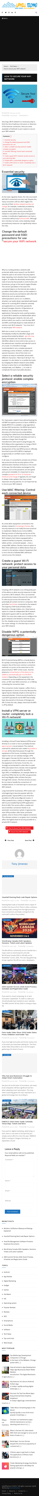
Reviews (6, 1312)
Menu (5, 18)
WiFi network (17, 327)
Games (6, 1290)
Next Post (28, 840)
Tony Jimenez (13, 115)
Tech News (7, 920)
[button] (11, 136)
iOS (5, 1298)
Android (7, 1272)
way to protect (7, 746)
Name (8, 1181)
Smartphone (8, 1320)
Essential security (9, 140)
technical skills (24, 218)
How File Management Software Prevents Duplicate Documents (18, 1242)
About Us (12, 1491)
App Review (8, 1276)
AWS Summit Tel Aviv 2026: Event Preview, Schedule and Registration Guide (19, 988)
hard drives (13, 604)
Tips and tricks (8, 876)
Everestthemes (14, 1488)
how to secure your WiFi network (19, 828)
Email (7, 1191)
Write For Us (18, 1493)
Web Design (8, 1343)
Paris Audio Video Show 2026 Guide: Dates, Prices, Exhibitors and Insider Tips (19, 1033)
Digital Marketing (10, 1281)
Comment (9, 1160)
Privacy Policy (6, 1493)
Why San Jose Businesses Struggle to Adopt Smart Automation (17, 1077)
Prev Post (11, 840)
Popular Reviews (10, 1307)
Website (8, 1201)
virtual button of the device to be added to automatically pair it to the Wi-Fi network (17, 674)
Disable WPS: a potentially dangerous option (18, 160)
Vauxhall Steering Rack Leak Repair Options (19, 897)
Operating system (10, 1303)
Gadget (6, 1285)
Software (7, 1329)
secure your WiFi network (19, 832)
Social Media (8, 1325)
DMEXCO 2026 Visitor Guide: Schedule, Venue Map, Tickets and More (17, 1123)
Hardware (7, 1294)
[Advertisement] (19, 41)
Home (4, 1491)
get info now (29, 336)
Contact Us (21, 1491)
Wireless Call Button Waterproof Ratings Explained (18, 1229)
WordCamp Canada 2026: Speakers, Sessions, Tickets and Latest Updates (17, 942)
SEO (5, 1316)
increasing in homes (23, 526)
